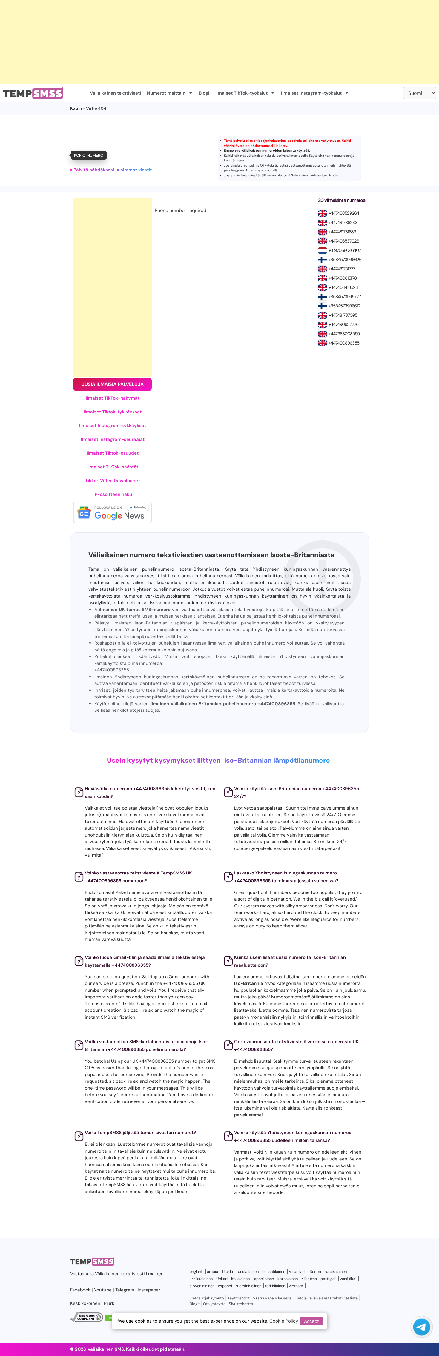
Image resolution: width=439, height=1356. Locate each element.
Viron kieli (297, 1271)
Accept (311, 1321)
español (225, 1285)
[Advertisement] (179, 42)
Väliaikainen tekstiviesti (115, 93)
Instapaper (149, 1290)
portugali (328, 1278)
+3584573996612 (344, 306)
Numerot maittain (166, 93)
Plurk (109, 1303)
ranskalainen (336, 1271)
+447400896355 (344, 343)
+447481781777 (342, 269)
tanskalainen (248, 1271)
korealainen (287, 1278)
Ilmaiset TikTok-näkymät (112, 398)
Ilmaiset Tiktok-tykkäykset (113, 412)
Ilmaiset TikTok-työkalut (241, 93)
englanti (196, 1271)
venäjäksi (348, 1278)
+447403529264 (344, 213)
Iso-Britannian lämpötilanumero (277, 760)
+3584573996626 (345, 260)
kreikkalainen (201, 1278)
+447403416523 (343, 287)
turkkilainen (275, 1285)
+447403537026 (344, 241)
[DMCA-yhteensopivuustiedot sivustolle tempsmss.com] (86, 1320)
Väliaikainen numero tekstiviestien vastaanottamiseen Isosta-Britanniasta (211, 555)
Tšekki (227, 1271)
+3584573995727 (345, 297)
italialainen (240, 1278)
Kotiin (76, 108)
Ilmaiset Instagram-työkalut (311, 93)
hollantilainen (273, 1271)
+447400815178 (343, 278)
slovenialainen (202, 1285)
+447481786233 (343, 223)
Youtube (103, 1290)
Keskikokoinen (85, 1303)
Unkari (222, 1278)
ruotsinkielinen (248, 1285)
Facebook (80, 1290)
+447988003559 (344, 334)
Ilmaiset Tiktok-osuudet (113, 453)
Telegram (237, 170)
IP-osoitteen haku (112, 494)
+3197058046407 (345, 250)
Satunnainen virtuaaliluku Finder (315, 175)
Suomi (315, 1271)
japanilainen (263, 1278)
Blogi (204, 93)
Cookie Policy (283, 1321)
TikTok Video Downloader (112, 481)
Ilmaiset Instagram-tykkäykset (112, 426)
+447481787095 (343, 315)
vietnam (296, 1285)
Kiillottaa (309, 1278)
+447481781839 (342, 232)
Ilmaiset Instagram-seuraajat (113, 439)
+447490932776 (343, 324)
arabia (212, 1271)
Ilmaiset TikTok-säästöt (112, 467)
